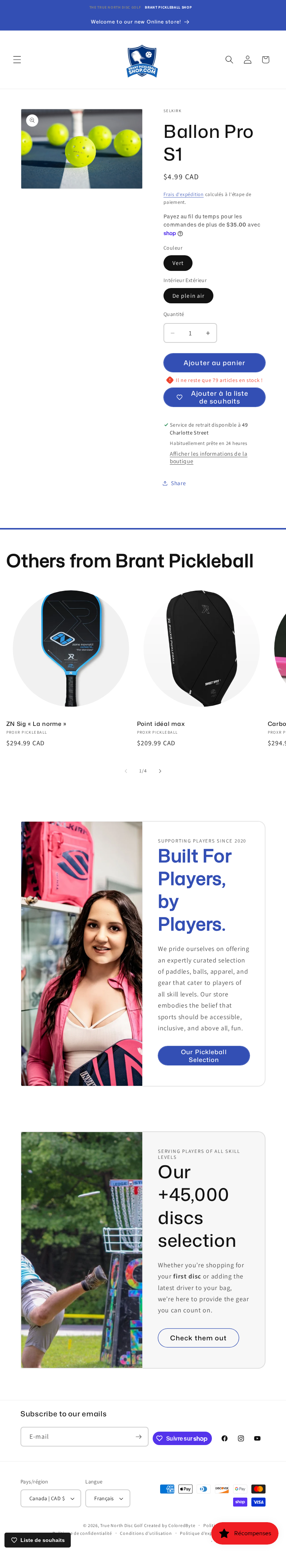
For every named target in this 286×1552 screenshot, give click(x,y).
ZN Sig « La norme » (36, 724)
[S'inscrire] (138, 1437)
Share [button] (178, 483)
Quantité (173, 313)
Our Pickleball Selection (203, 1055)
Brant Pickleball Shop (168, 7)
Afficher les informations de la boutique (208, 457)
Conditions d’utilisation (146, 1533)
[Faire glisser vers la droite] (160, 771)
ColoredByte (181, 1525)
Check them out (198, 1338)
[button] (17, 60)
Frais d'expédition (183, 194)
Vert (178, 262)
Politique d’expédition (204, 1533)
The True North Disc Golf (115, 7)
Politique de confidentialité (82, 1533)
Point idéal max (161, 724)
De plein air (188, 295)
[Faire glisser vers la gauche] (126, 771)
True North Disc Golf (121, 1525)
